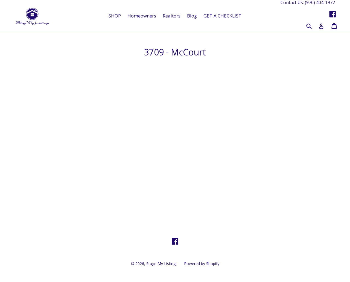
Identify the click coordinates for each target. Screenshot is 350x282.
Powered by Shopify (201, 263)
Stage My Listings (161, 263)
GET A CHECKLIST (222, 16)
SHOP (115, 16)
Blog (192, 16)
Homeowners (141, 16)
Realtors (171, 16)
